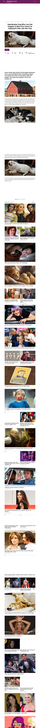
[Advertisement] (20, 13)
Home (5, 21)
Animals (7, 49)
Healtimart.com (12, 1)
